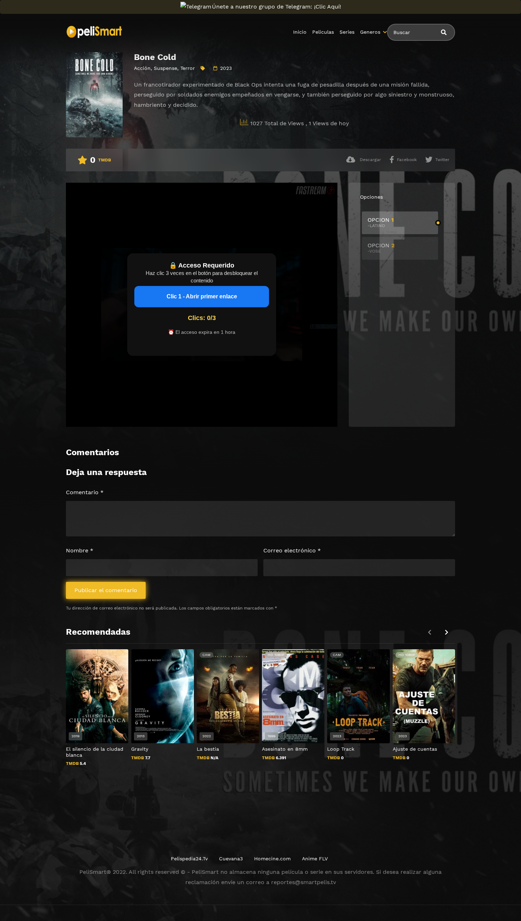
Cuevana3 (231, 858)
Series (347, 32)
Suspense (165, 68)
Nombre (79, 550)
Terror (187, 68)
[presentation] (446, 632)
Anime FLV (315, 858)
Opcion (381, 222)
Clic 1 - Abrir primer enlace (202, 296)
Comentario (84, 492)
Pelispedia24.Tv (189, 858)
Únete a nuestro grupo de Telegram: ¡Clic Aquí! (276, 6)
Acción (142, 68)
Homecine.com (272, 858)
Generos (370, 32)
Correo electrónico (292, 550)
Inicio (300, 32)
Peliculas (323, 32)
